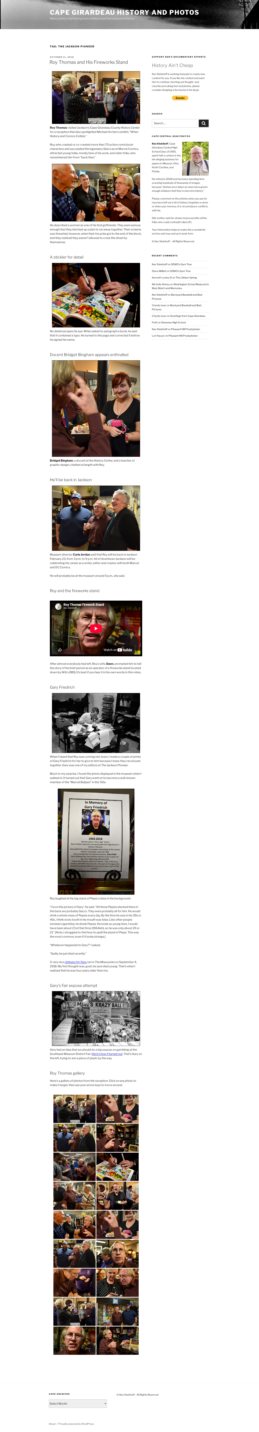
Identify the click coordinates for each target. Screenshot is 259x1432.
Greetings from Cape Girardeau (187, 315)
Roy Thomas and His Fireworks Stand (89, 62)
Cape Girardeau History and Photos (124, 12)
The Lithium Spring (186, 277)
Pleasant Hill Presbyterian (185, 329)
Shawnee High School (173, 322)
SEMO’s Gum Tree (181, 264)
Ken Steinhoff (159, 264)
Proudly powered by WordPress (76, 1423)
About (52, 1423)
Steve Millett (159, 270)
